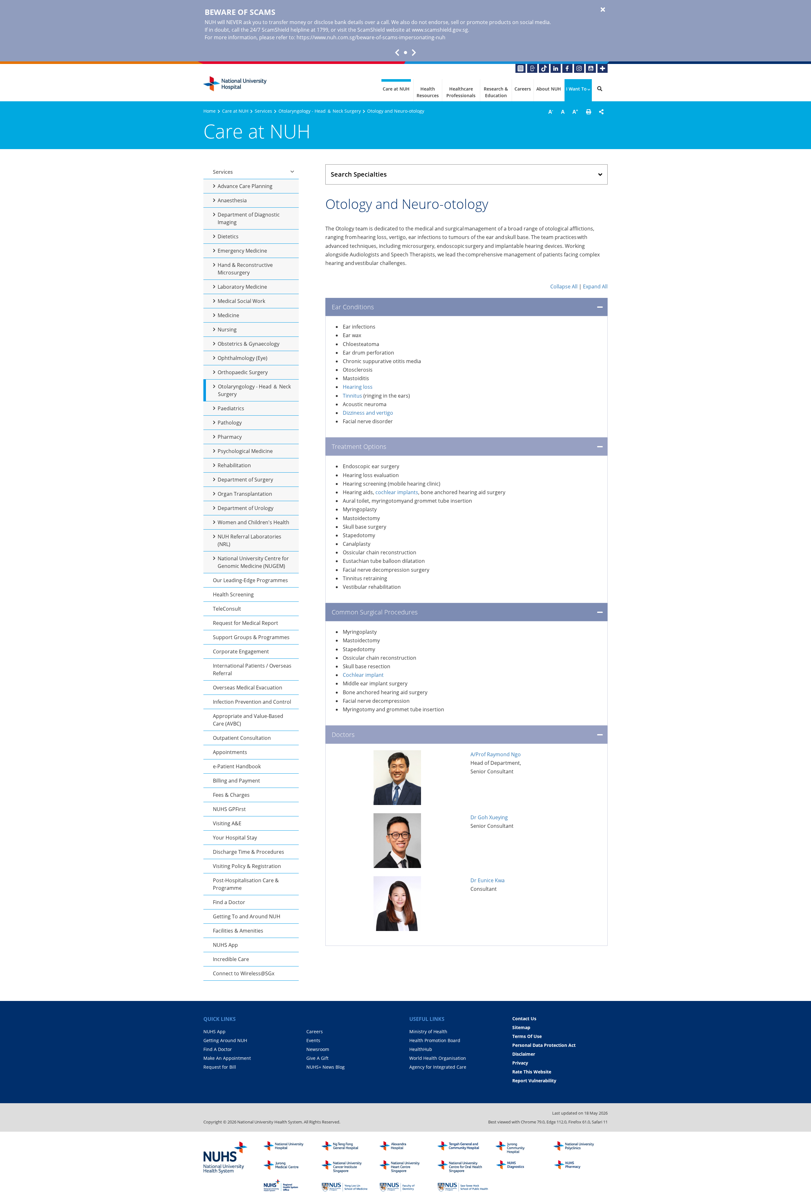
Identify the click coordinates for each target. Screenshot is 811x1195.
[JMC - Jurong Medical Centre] (289, 1166)
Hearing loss (358, 386)
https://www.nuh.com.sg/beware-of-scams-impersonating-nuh (371, 37)
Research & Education (496, 92)
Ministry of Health (428, 1031)
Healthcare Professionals (461, 92)
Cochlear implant (363, 674)
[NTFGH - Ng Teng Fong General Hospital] (347, 1147)
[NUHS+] (602, 68)
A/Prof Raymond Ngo (495, 754)
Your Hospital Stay (235, 837)
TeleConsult (227, 608)
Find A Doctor (217, 1049)
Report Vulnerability (534, 1081)
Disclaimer (523, 1054)
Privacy (520, 1063)
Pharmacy (230, 436)
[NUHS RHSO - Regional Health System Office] (289, 1185)
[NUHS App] (532, 68)
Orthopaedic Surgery (243, 372)
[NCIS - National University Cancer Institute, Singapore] (347, 1166)
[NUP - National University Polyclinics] (578, 1147)
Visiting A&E (227, 823)
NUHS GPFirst (229, 809)
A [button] (550, 111)
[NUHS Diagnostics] (520, 1166)
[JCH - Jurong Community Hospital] (520, 1147)
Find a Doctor (229, 902)
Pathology (230, 422)
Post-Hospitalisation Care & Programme (246, 884)
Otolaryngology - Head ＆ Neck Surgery (319, 111)
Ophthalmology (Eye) (242, 358)
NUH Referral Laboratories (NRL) (249, 540)
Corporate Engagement (241, 651)
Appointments (230, 752)
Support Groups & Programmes (251, 637)
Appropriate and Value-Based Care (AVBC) (248, 720)
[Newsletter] (520, 68)
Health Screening (233, 594)
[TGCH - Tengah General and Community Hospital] (462, 1147)
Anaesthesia (232, 200)
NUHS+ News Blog (325, 1067)
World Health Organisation (437, 1058)
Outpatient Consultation (242, 737)
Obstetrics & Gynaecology (248, 343)
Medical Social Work (241, 301)
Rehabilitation (234, 465)
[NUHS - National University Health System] (225, 1158)
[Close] (603, 10)
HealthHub (420, 1049)
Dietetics (228, 236)
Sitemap (521, 1027)
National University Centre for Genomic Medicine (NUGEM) (253, 562)
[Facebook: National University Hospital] (567, 68)
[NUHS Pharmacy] (578, 1166)
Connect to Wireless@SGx (243, 973)
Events (313, 1040)
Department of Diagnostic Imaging (249, 218)
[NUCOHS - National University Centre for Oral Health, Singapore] (462, 1166)
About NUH (548, 89)
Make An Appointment (227, 1058)
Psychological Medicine (245, 451)
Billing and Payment (236, 780)
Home (209, 111)
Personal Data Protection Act (544, 1045)
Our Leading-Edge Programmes (250, 580)
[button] (588, 112)
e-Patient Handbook (237, 766)
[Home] (289, 1147)
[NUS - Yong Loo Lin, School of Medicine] (347, 1185)
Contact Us (524, 1019)
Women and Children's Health (253, 522)
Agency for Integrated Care (437, 1067)
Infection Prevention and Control (252, 701)
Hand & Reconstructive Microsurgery (245, 268)
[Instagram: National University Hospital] (579, 68)
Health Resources (428, 92)
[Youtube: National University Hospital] (591, 68)
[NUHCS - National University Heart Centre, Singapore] (405, 1166)
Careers (522, 89)
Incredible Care (231, 959)
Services (263, 111)
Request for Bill (219, 1067)
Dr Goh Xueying (489, 817)
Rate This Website (531, 1072)
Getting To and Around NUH (246, 916)
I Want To (576, 89)
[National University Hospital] (235, 83)
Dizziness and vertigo (368, 412)
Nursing (227, 329)
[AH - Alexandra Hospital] (405, 1147)
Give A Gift (317, 1058)
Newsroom (317, 1049)
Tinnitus (352, 395)
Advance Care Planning (245, 186)
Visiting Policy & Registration (247, 866)
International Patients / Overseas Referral (252, 669)
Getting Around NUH (225, 1040)
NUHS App (225, 944)
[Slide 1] (405, 52)
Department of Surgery (245, 479)
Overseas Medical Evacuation (247, 687)
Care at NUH (396, 89)
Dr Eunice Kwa (487, 880)
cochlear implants (396, 492)
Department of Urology (245, 508)
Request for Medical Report (245, 623)
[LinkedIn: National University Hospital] (556, 68)
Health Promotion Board (434, 1040)
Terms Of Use (527, 1036)
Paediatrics (231, 408)
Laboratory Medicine (242, 286)
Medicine (228, 315)
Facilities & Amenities (238, 930)
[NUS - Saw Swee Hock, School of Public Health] (462, 1185)
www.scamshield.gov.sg (440, 29)
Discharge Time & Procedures (248, 851)
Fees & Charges (231, 794)
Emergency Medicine (242, 250)
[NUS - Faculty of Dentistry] (405, 1185)
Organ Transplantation (245, 493)
